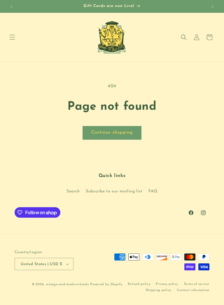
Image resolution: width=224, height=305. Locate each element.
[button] (12, 37)
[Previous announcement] (11, 6)
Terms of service (196, 284)
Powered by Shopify (106, 284)
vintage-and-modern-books (67, 284)
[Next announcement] (212, 6)
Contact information (193, 290)
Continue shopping (112, 132)
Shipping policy (158, 290)
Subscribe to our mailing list (114, 191)
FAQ (153, 191)
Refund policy (139, 284)
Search (73, 191)
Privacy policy (167, 284)
